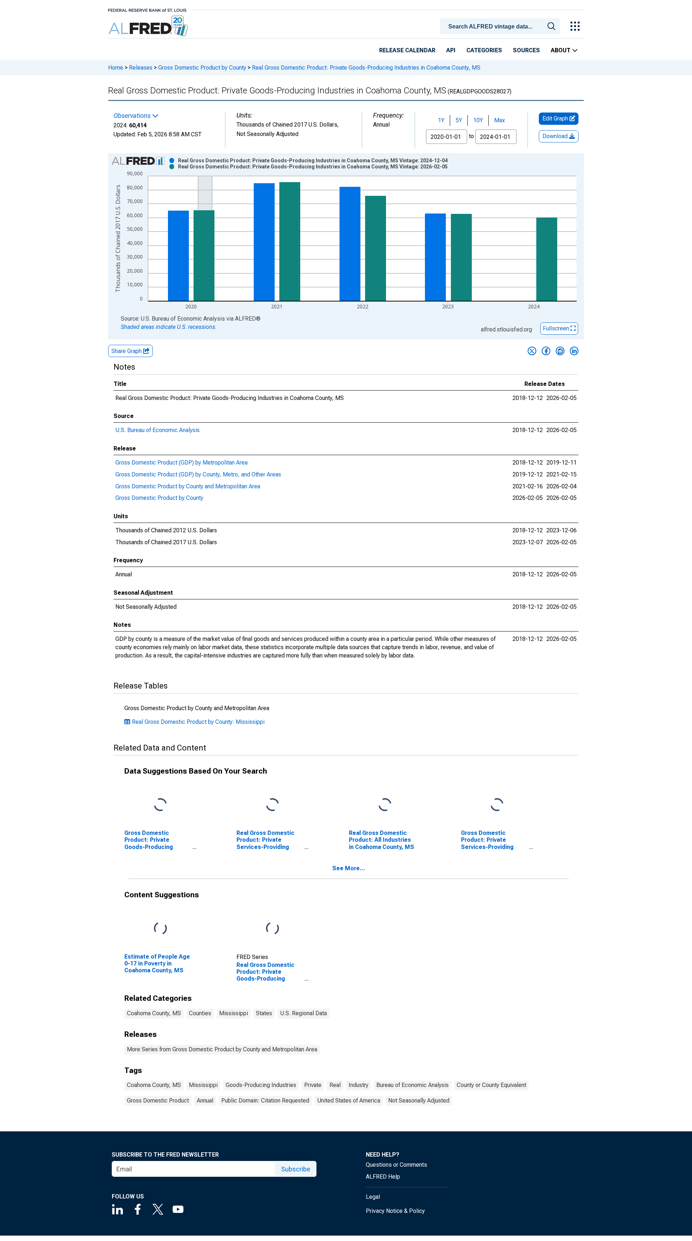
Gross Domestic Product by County (202, 67)
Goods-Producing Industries (261, 1085)
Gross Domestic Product (158, 1100)
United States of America (348, 1100)
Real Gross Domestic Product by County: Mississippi (198, 721)
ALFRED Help (383, 1176)
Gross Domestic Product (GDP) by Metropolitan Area (181, 462)
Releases (140, 67)
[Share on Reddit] (560, 351)
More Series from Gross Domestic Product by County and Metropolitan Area (222, 1049)
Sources (526, 50)
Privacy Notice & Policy (395, 1210)
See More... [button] (348, 868)
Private (312, 1085)
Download (555, 136)
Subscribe (295, 1169)
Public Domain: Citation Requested (265, 1100)
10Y (478, 120)
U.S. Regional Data (303, 1013)
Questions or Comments (396, 1164)
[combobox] (501, 25)
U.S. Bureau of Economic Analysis (157, 430)
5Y (459, 120)
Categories (484, 50)
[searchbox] (501, 27)
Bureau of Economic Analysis (412, 1085)
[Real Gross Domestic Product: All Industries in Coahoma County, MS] (385, 805)
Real (335, 1085)
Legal (373, 1196)
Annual (205, 1100)
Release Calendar (407, 50)
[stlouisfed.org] (147, 9)
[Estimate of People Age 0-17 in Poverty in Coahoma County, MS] (160, 928)
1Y (441, 120)
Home (115, 67)
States (264, 1013)
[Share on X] (532, 351)
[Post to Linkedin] (574, 351)
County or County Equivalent (491, 1085)
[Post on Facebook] (546, 351)
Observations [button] (133, 116)
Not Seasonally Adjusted (418, 1100)
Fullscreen (557, 328)
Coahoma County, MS (154, 1013)
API (451, 50)
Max (499, 120)
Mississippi (233, 1013)
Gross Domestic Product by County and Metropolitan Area (187, 486)
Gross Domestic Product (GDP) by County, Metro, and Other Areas (198, 474)
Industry (358, 1085)
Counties (200, 1013)
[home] (149, 26)
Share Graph (127, 351)
